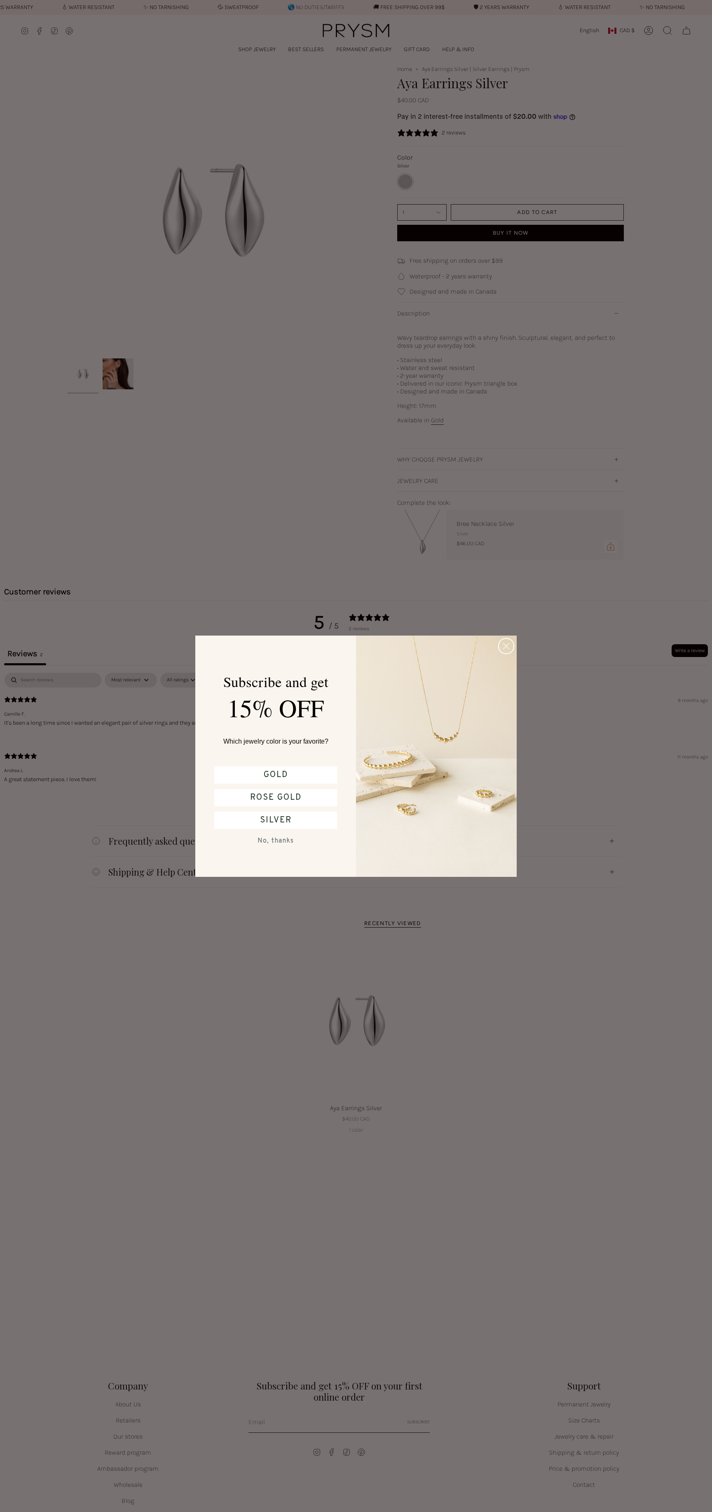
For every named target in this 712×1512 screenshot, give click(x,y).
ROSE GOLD (276, 797)
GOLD (276, 775)
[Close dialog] (506, 646)
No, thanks (276, 841)
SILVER (276, 820)
